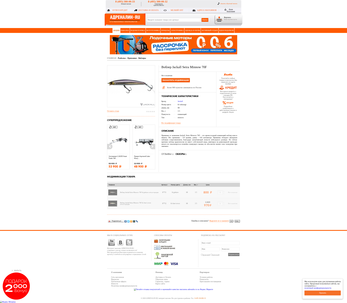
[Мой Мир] (134, 221)
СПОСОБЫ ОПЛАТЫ (163, 235)
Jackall (180, 101)
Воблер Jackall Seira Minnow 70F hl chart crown (135, 203)
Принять (322, 293)
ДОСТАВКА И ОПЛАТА (148, 10)
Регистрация (231, 11)
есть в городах (154, 192)
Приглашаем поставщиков (210, 282)
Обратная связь (161, 279)
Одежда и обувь (192, 30)
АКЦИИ (116, 30)
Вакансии (115, 279)
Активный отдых (209, 30)
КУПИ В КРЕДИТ (120, 10)
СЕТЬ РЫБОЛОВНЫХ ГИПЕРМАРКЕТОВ (123, 21)
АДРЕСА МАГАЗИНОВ (206, 10)
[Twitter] (128, 221)
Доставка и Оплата (163, 277)
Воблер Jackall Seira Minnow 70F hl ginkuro (134, 192)
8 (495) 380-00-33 (125, 1)
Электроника (177, 30)
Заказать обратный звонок (228, 3)
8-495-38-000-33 (200, 298)
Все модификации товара (171, 123)
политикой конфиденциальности (317, 288)
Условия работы (206, 277)
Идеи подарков (226, 30)
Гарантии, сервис (162, 282)
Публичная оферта (118, 282)
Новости (114, 284)
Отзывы (167, 154)
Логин (231, 9)
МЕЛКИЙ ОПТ (177, 10)
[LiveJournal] (137, 221)
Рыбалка (125, 30)
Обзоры (181, 154)
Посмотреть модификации (176, 80)
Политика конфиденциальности (124, 286)
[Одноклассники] (131, 221)
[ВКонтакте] (125, 221)
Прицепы (165, 30)
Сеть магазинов (117, 277)
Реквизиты (204, 279)
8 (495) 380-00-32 (158, 1)
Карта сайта (160, 284)
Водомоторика (138, 30)
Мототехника (153, 30)
